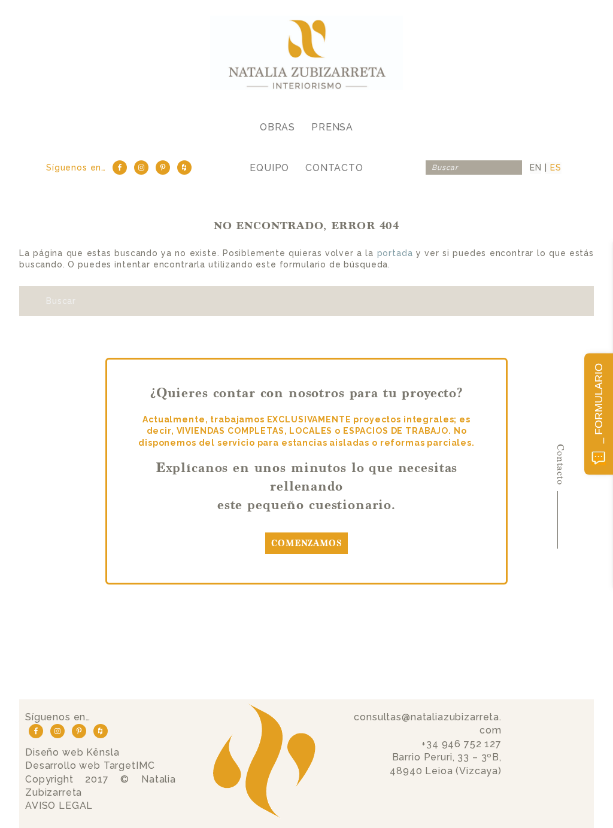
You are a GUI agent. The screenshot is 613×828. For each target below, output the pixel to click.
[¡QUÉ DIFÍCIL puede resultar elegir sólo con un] (562, 663)
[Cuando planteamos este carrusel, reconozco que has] (357, 663)
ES (556, 167)
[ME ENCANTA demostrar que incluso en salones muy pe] (153, 663)
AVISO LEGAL (59, 805)
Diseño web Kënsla (72, 752)
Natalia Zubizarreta (306, 52)
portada (395, 253)
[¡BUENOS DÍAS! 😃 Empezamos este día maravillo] (51, 663)
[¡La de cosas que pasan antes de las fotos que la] (460, 663)
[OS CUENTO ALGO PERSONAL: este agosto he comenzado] (255, 663)
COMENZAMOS (306, 543)
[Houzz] (184, 167)
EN (536, 167)
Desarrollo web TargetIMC (89, 765)
